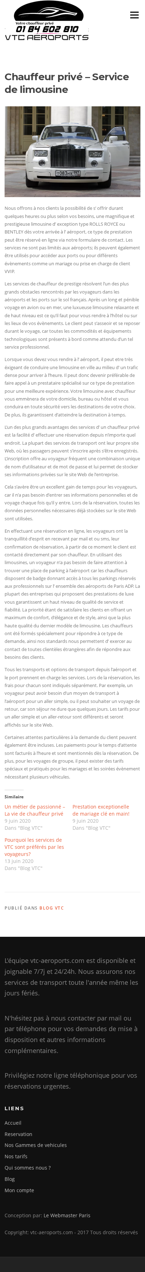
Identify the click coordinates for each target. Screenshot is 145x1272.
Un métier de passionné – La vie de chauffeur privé (35, 810)
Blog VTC (51, 908)
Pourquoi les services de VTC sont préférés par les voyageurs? (34, 846)
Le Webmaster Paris (67, 1215)
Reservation (18, 1134)
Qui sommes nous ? (28, 1167)
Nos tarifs (16, 1156)
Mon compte (19, 1190)
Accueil (13, 1122)
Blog (10, 1179)
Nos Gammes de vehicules (36, 1145)
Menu (134, 15)
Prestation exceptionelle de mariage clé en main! (101, 810)
